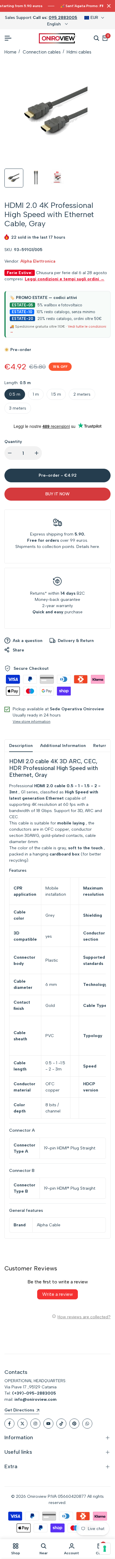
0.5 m (14, 394)
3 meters (17, 408)
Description (21, 745)
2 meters (82, 394)
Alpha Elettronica (37, 261)
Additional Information (63, 745)
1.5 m (56, 394)
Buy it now (57, 494)
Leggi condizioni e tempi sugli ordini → (64, 279)
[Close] (108, 6)
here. (95, 546)
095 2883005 (63, 17)
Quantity (13, 441)
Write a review (57, 1294)
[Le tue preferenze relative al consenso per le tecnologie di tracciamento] (104, 1548)
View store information (31, 721)
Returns (37, 593)
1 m (36, 394)
